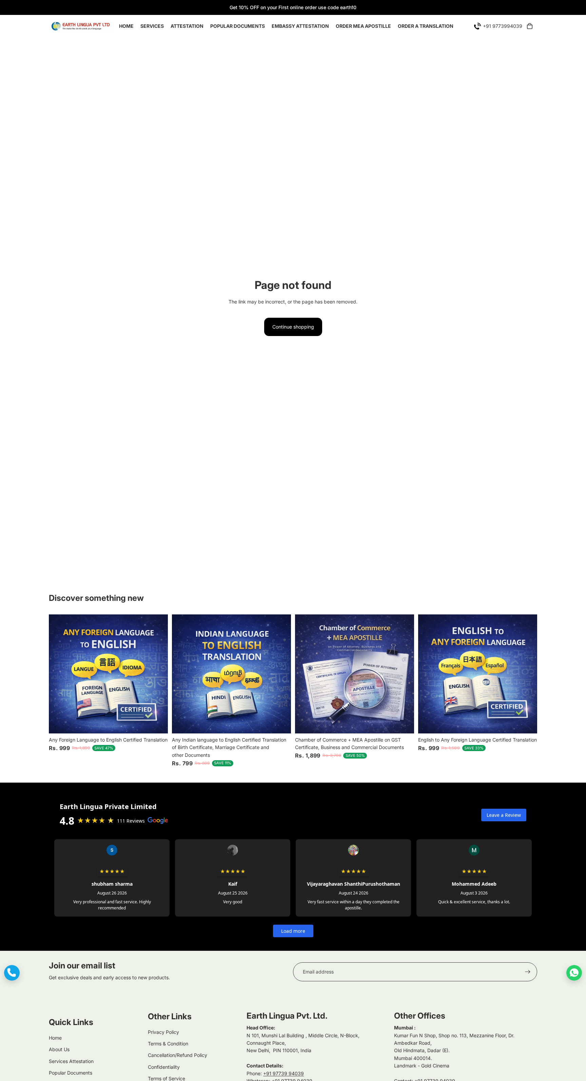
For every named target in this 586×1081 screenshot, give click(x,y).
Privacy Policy (163, 1032)
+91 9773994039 (502, 26)
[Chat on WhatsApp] (574, 973)
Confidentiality (164, 1067)
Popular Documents (70, 1073)
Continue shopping (293, 327)
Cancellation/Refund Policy (177, 1055)
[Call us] (12, 973)
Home (55, 1038)
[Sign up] (527, 971)
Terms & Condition (168, 1043)
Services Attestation (71, 1061)
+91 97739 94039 (283, 1073)
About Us (59, 1049)
